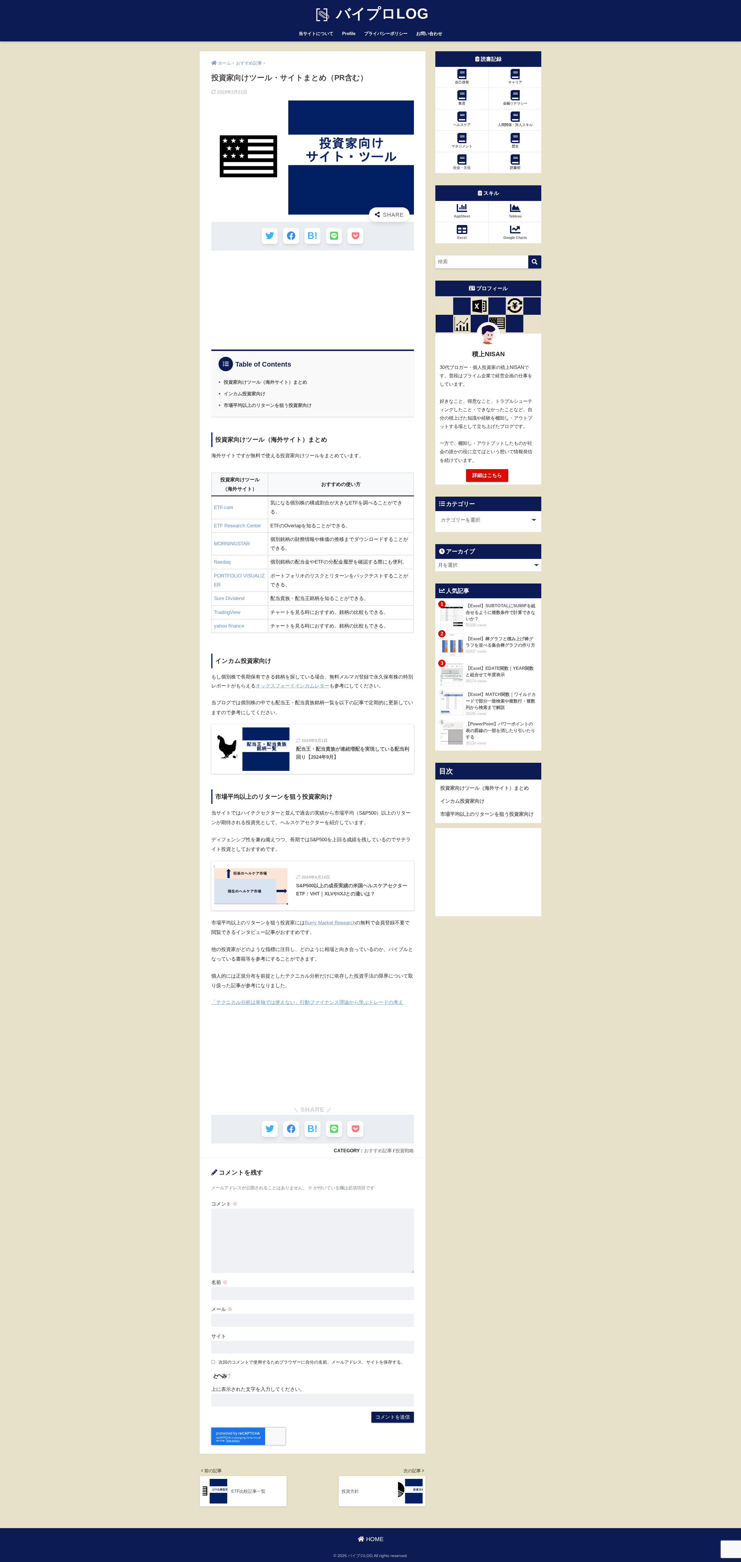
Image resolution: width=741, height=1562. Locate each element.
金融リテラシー (515, 103)
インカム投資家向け (244, 393)
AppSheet (462, 216)
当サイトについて (316, 33)
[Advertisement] (312, 297)
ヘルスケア (462, 125)
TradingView (227, 612)
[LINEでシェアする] (334, 236)
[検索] (534, 261)
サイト (218, 1336)
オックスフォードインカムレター (292, 686)
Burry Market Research (330, 923)
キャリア (515, 82)
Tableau (515, 216)
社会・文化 (462, 168)
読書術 (515, 168)
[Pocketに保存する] (355, 236)
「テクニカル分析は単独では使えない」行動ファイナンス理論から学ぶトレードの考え (307, 1002)
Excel (462, 238)
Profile (348, 33)
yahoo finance (229, 626)
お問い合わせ (429, 33)
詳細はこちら (487, 475)
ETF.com (223, 507)
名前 (219, 1282)
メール (221, 1309)
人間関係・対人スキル (515, 125)
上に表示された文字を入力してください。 (258, 1389)
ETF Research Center (237, 525)
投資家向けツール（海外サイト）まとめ (265, 382)
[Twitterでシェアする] (270, 236)
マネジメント (462, 146)
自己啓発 (462, 82)
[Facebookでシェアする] (291, 236)
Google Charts (515, 238)
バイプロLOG (380, 14)
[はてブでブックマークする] (312, 236)
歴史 (515, 146)
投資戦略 (404, 1150)
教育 (461, 103)
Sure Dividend (229, 598)
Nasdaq (222, 562)
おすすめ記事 (378, 1150)
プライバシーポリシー (386, 33)
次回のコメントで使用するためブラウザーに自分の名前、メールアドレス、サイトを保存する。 (312, 1362)
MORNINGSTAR (232, 543)
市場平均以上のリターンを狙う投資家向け (268, 405)
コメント (224, 1204)
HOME (374, 1539)
